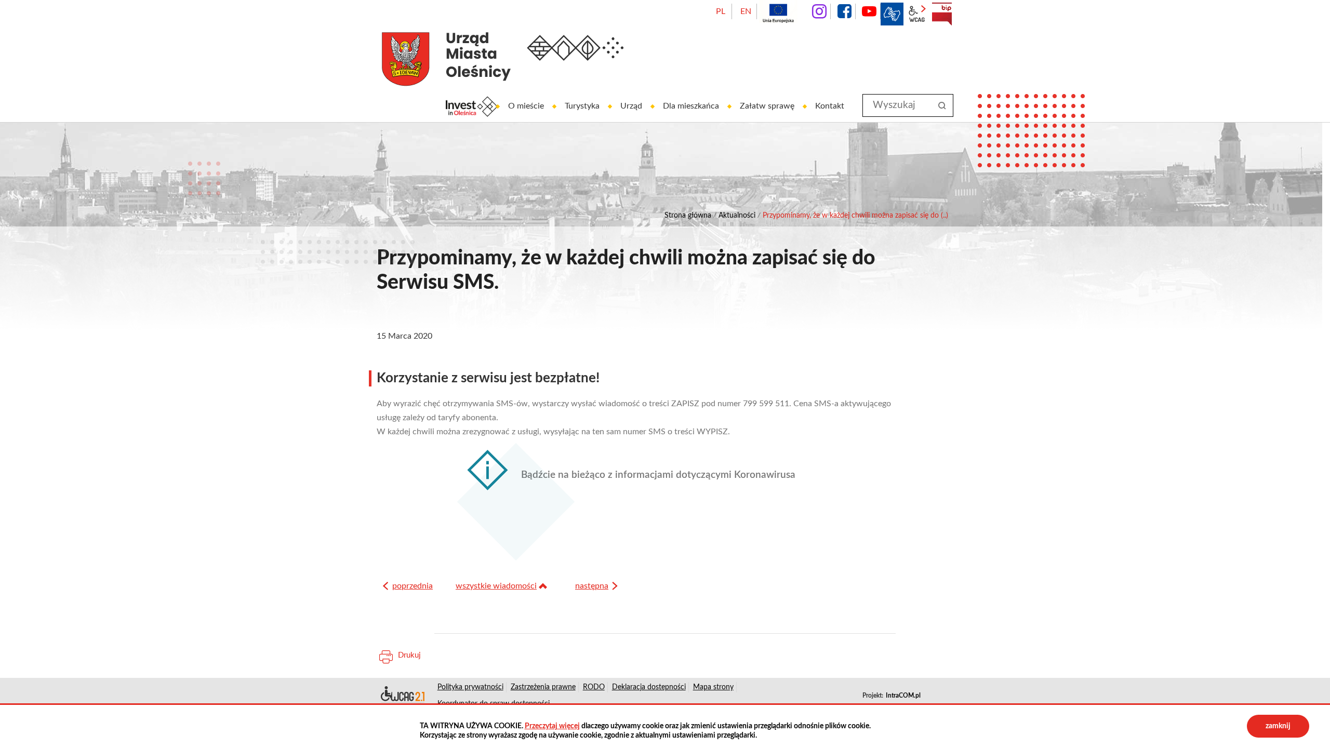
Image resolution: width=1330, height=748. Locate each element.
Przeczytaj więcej (552, 726)
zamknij (1278, 726)
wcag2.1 (917, 14)
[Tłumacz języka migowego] (892, 14)
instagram (819, 11)
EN (745, 11)
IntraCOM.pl (903, 695)
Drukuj (409, 655)
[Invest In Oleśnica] (472, 106)
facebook (844, 11)
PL (720, 11)
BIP (941, 14)
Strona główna (687, 215)
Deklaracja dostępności (402, 695)
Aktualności (737, 215)
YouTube (869, 11)
